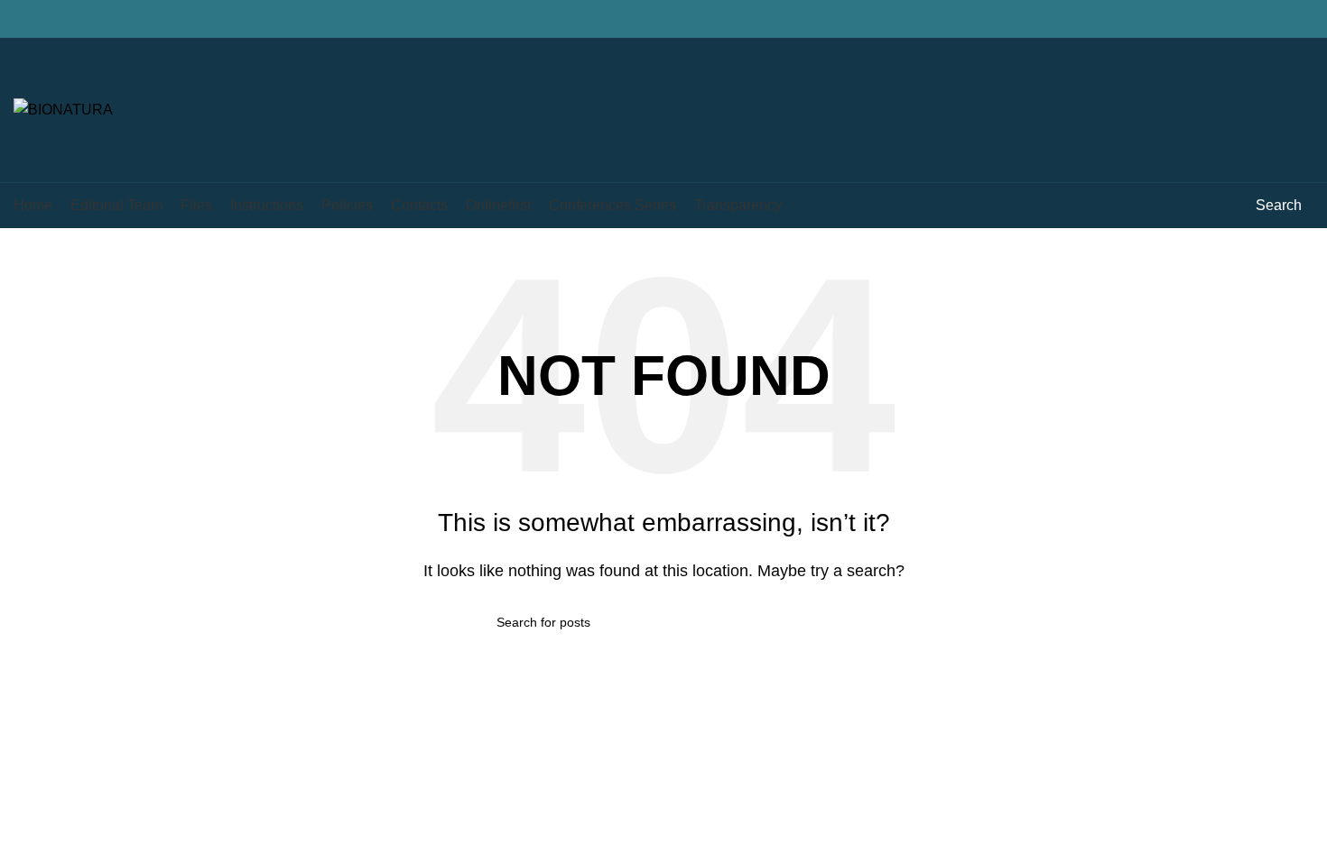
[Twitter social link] (1240, 19)
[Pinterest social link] (1261, 19)
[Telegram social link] (1303, 19)
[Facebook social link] (1220, 19)
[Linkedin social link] (1282, 19)
